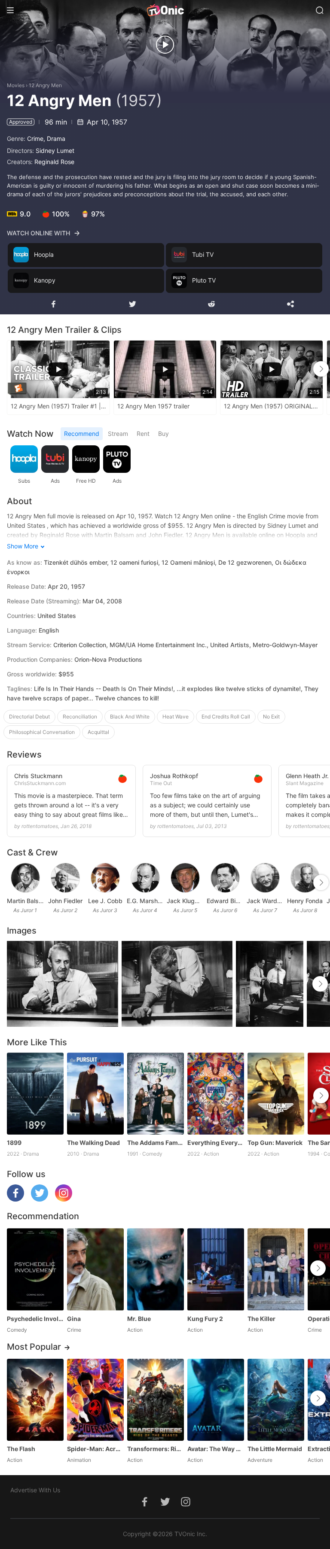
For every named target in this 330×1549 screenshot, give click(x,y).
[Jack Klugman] (185, 878)
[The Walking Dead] (95, 1094)
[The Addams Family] (155, 1094)
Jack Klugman (185, 900)
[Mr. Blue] (155, 1269)
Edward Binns (225, 900)
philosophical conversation (42, 732)
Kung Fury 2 (205, 1318)
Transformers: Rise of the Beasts (155, 1448)
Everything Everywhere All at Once (215, 1142)
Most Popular (34, 1347)
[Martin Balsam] (25, 878)
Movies (15, 85)
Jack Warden (265, 900)
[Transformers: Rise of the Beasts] (155, 1400)
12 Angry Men (45, 85)
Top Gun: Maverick (275, 1142)
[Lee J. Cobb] (105, 878)
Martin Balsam (25, 900)
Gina (74, 1318)
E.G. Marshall (145, 900)
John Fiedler (65, 900)
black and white (130, 716)
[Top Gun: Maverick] (276, 1094)
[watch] (165, 45)
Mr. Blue (139, 1318)
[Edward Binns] (225, 878)
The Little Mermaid (275, 1448)
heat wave (175, 716)
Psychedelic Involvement (35, 1318)
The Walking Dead (93, 1142)
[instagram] (63, 1199)
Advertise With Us (35, 1490)
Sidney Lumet (55, 150)
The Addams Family (155, 1142)
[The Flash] (35, 1400)
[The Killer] (276, 1269)
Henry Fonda (305, 900)
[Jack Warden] (265, 878)
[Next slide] (321, 369)
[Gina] (95, 1269)
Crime (35, 138)
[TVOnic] (165, 10)
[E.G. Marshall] (145, 878)
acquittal (98, 732)
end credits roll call (226, 716)
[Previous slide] (12, 369)
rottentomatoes (39, 826)
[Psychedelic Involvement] (35, 1269)
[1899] (35, 1094)
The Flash (21, 1448)
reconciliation (80, 716)
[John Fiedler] (65, 878)
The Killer (261, 1318)
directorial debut (29, 716)
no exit (271, 716)
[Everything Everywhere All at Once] (215, 1094)
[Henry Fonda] (305, 878)
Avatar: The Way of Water (215, 1448)
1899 (14, 1142)
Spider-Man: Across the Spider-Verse (95, 1448)
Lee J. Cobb (105, 900)
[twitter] (39, 1199)
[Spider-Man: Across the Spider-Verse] (95, 1400)
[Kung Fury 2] (215, 1269)
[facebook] (15, 1199)
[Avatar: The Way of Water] (215, 1400)
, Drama (54, 138)
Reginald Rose (54, 161)
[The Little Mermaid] (276, 1400)
